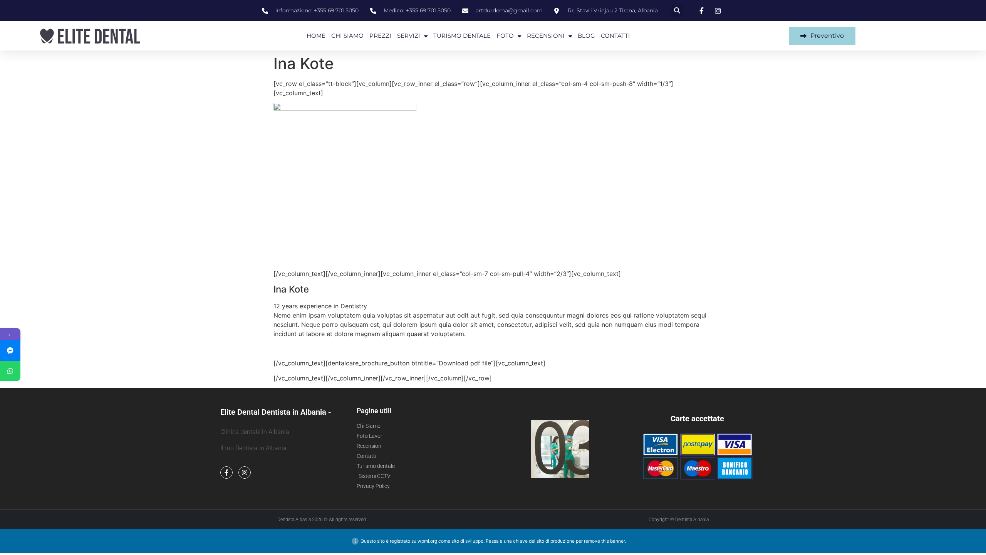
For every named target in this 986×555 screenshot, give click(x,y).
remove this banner (604, 541)
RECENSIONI (546, 35)
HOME (316, 35)
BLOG (586, 35)
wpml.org (427, 541)
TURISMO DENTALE (462, 35)
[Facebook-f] (226, 472)
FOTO (505, 35)
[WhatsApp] (10, 371)
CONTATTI (615, 35)
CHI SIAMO (347, 35)
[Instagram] (244, 472)
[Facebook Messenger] (10, 350)
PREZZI (380, 35)
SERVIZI (408, 35)
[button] (677, 11)
